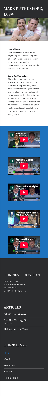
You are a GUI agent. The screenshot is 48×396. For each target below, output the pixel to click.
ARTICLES (8, 371)
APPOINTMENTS (11, 378)
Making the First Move (16, 329)
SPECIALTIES (9, 365)
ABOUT (7, 359)
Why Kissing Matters (15, 315)
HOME (6, 353)
